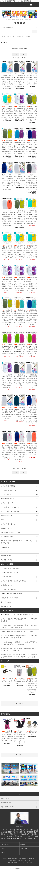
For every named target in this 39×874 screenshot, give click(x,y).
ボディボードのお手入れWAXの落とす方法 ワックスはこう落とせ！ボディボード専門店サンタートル (19, 626)
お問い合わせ (4, 852)
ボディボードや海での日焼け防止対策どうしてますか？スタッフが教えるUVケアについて (19, 637)
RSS (27, 862)
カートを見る (23, 848)
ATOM (30, 862)
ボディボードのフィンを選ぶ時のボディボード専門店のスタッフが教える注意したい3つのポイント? (19, 643)
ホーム (3, 36)
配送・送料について (23, 858)
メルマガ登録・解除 (11, 862)
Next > (24, 54)
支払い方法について (12, 858)
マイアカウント (5, 844)
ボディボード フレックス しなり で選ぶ (15, 36)
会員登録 (22, 844)
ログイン (3, 848)
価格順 (21, 48)
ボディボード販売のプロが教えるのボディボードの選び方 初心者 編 (19, 620)
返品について (32, 858)
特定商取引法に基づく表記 (14, 860)
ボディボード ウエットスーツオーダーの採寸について (18, 614)
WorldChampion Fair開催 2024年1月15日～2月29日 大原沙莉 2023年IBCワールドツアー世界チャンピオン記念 (19, 656)
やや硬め (28, 36)
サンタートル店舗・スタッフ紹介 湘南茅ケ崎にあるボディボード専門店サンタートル (19, 649)
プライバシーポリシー (26, 860)
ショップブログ (21, 862)
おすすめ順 (15, 48)
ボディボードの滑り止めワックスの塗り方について (17, 631)
